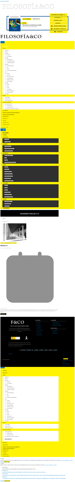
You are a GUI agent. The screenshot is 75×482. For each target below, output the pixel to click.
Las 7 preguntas (9, 56)
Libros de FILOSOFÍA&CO (9, 180)
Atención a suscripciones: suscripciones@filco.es (11, 112)
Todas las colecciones (8, 431)
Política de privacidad (6, 124)
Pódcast (5, 199)
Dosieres (6, 51)
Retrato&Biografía (9, 59)
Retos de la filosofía (10, 92)
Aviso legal (4, 120)
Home (4, 218)
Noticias (8, 84)
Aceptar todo (7, 461)
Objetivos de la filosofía (10, 90)
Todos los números (8, 426)
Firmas (6, 187)
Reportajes (6, 64)
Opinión (8, 87)
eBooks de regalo (9, 81)
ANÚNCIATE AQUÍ (5, 116)
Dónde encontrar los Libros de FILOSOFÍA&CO (12, 108)
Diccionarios (6, 208)
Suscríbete (5, 370)
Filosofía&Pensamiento (10, 65)
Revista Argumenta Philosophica (11, 70)
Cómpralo (58, 23)
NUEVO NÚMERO (7, 97)
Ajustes (2, 461)
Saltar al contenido (4, 1)
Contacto (10, 353)
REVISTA (4, 95)
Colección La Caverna (10, 107)
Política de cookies (5, 122)
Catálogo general (9, 105)
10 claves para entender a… (11, 62)
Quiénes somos (5, 118)
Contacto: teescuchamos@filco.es (9, 114)
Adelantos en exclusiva (10, 79)
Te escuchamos (9, 89)
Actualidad (5, 183)
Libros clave (9, 75)
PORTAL (4, 48)
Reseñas (8, 73)
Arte (7, 67)
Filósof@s (5, 144)
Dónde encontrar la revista (9, 100)
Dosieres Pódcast (8, 203)
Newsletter (5, 46)
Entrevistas (6, 53)
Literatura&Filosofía (10, 78)
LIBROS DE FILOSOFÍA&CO (7, 102)
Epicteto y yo (4, 245)
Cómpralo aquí (58, 20)
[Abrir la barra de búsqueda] (7, 127)
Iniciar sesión (5, 110)
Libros (4, 164)
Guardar (2, 480)
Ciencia (8, 68)
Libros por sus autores (10, 76)
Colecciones (7, 50)
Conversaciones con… (8, 201)
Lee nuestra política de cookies (67, 460)
